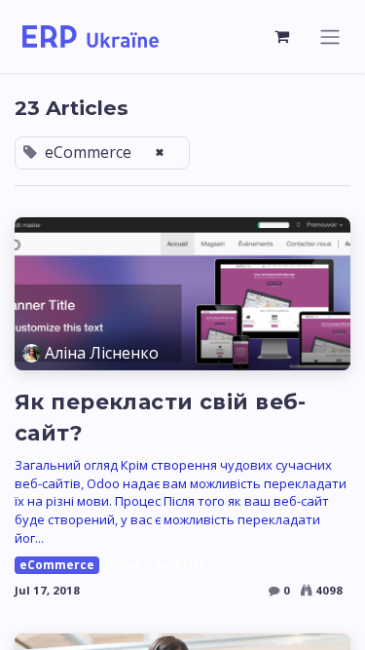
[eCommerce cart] (282, 36)
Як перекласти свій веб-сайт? (161, 417)
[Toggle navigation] (330, 36)
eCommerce (56, 564)
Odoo (124, 564)
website (181, 564)
